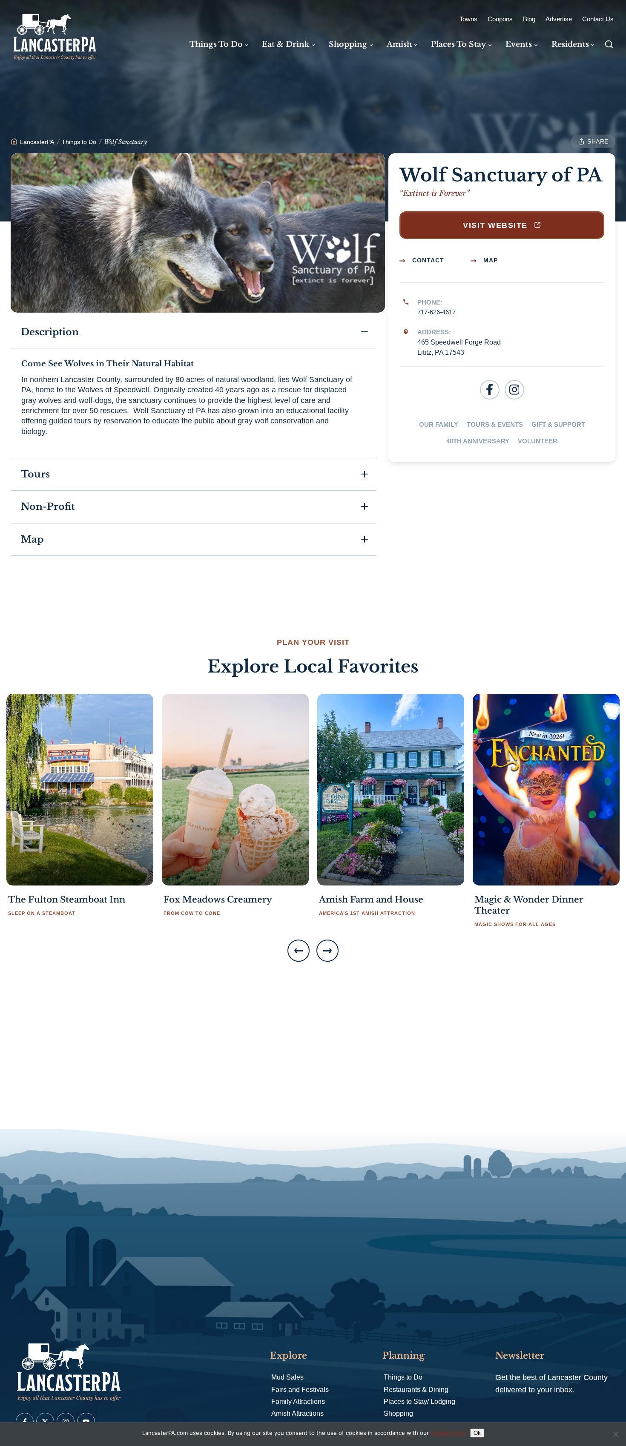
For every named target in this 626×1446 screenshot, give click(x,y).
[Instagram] (514, 390)
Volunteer (537, 441)
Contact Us (598, 19)
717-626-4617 (436, 312)
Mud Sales (287, 1377)
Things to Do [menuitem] (216, 44)
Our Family (438, 424)
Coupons (500, 19)
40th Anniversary (477, 441)
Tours (35, 474)
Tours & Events (495, 424)
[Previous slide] (298, 951)
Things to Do (403, 1377)
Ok (477, 1433)
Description (51, 332)
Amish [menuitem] (399, 44)
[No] (615, 1434)
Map (489, 260)
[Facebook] (490, 390)
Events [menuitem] (518, 44)
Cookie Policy (448, 1432)
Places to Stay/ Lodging (419, 1401)
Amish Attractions (297, 1413)
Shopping (398, 1413)
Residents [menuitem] (570, 44)
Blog (529, 19)
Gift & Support (558, 424)
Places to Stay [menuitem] (458, 44)
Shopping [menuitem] (348, 44)
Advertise (559, 19)
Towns (468, 19)
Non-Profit (48, 506)
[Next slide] (327, 951)
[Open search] (609, 44)
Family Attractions (298, 1401)
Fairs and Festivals (300, 1389)
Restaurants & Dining (416, 1389)
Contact (427, 260)
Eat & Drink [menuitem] (285, 44)
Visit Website (496, 225)
